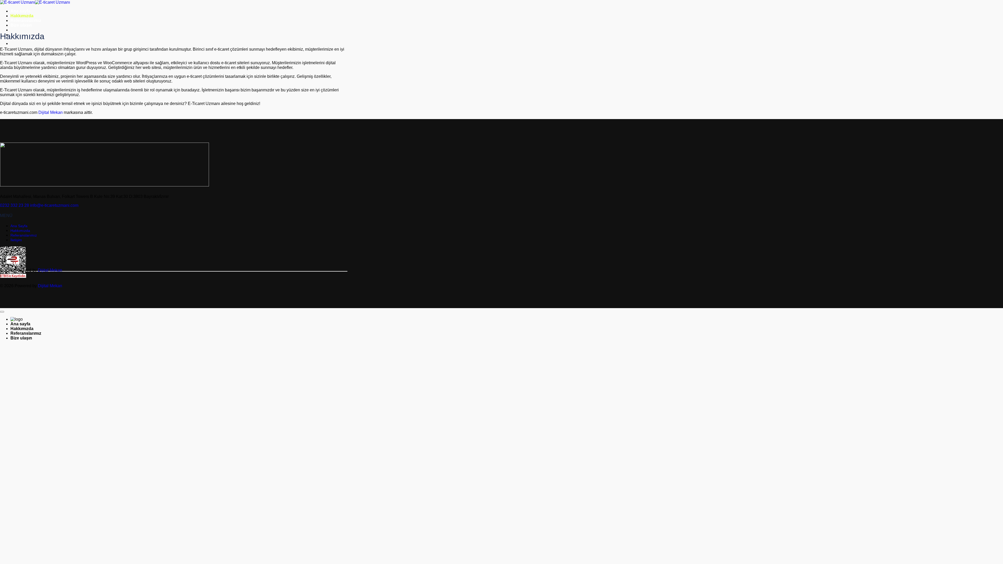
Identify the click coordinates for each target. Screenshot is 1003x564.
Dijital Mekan (50, 112)
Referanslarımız (25, 20)
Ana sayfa (20, 11)
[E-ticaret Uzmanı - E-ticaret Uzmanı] (35, 2)
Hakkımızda (21, 16)
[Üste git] (2, 312)
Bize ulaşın (21, 25)
